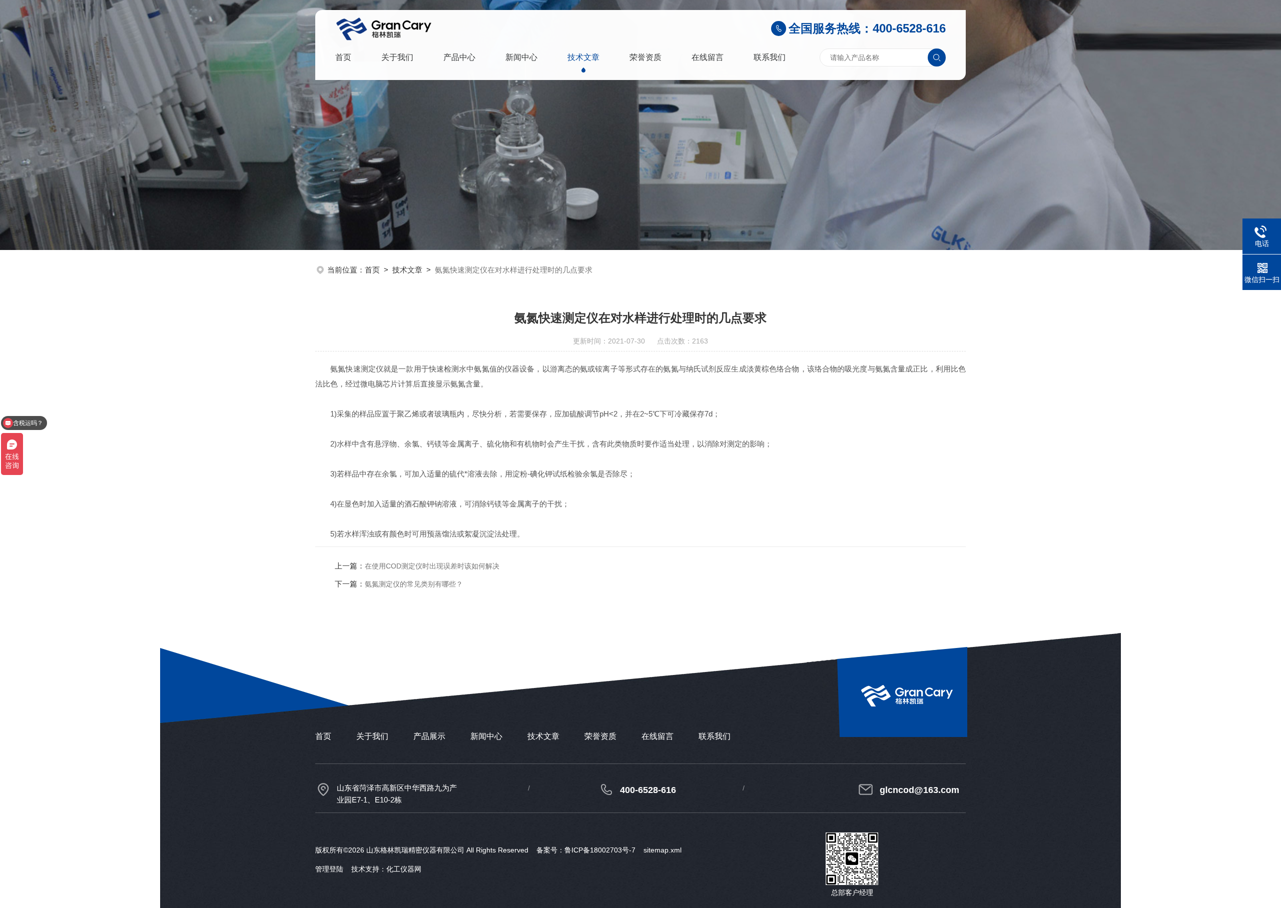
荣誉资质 (645, 57)
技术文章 (583, 57)
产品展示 (429, 736)
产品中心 (459, 57)
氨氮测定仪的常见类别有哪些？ (414, 584)
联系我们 (770, 57)
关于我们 (397, 57)
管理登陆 (329, 869)
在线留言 (708, 57)
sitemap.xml (663, 850)
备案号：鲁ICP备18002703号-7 (585, 850)
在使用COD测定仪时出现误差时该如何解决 (432, 566)
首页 (343, 57)
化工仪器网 (403, 869)
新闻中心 (521, 57)
